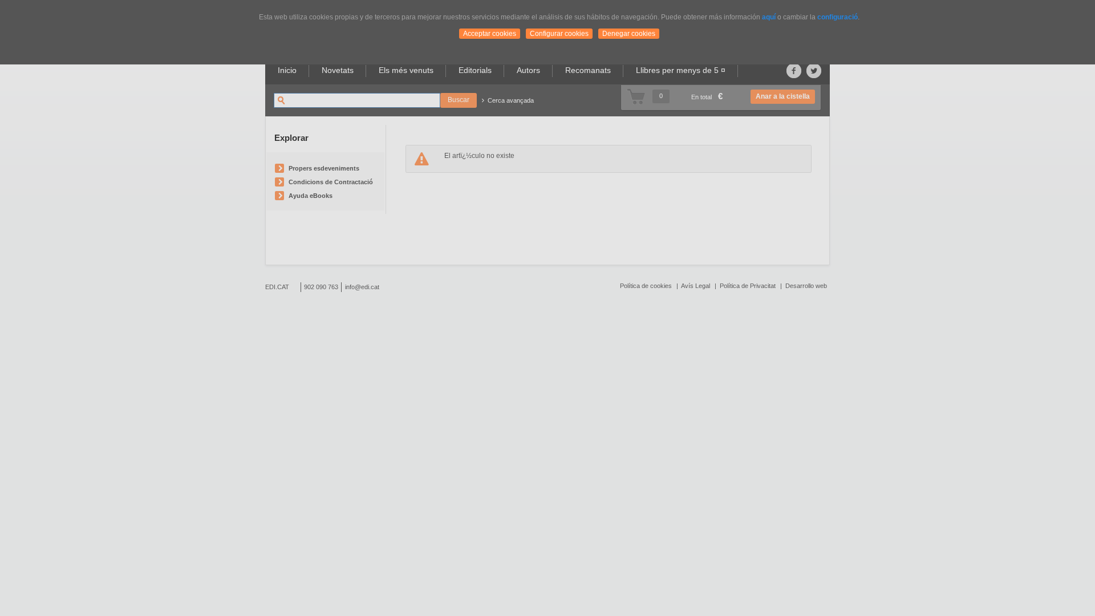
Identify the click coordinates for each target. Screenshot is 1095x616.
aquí (769, 17)
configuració (837, 17)
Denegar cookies (628, 34)
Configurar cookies (559, 34)
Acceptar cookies (489, 34)
